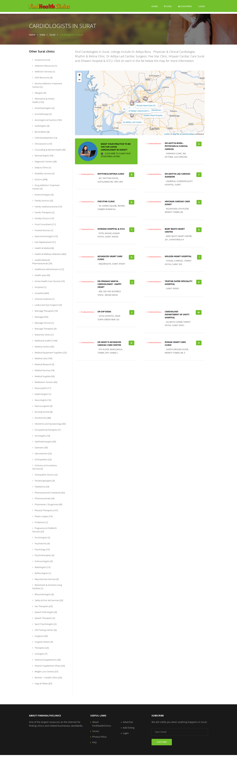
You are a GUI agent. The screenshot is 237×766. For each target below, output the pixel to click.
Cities (168, 6)
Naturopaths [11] (42, 388)
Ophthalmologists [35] (45, 441)
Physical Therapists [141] (46, 510)
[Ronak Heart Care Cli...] (146, 99)
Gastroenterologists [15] (46, 236)
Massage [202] (41, 316)
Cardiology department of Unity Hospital (177, 314)
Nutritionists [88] (42, 417)
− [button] (79, 80)
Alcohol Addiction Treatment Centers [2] (47, 85)
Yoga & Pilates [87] (43, 683)
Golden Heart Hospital (178, 256)
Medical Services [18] (44, 370)
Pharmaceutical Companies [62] (49, 492)
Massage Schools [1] (44, 322)
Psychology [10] (42, 549)
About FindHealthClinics (101, 723)
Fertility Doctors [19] (44, 218)
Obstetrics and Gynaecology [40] (50, 423)
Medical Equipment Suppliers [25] (50, 352)
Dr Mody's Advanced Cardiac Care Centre (109, 343)
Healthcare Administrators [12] (49, 269)
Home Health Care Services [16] (49, 281)
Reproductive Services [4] (46, 579)
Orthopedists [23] (42, 459)
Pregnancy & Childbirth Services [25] (44, 530)
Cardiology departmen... (152, 110)
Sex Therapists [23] (43, 606)
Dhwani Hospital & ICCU (111, 228)
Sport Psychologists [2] (45, 624)
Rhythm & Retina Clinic (111, 173)
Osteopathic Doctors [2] (45, 474)
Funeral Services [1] (43, 230)
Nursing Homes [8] (43, 411)
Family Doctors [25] (43, 200)
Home (154, 6)
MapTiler (176, 134)
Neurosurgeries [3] (43, 406)
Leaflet (166, 134)
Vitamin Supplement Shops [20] (49, 665)
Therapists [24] (41, 647)
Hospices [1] (40, 287)
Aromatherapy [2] (43, 114)
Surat (52, 34)
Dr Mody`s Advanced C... (139, 110)
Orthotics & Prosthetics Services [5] (44, 467)
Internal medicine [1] (44, 298)
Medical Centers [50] (44, 346)
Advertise (128, 722)
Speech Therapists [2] (44, 618)
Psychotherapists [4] (44, 555)
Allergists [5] (40, 92)
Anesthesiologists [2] (44, 108)
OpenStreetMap (188, 134)
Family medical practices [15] (48, 206)
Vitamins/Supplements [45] (47, 659)
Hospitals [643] (41, 293)
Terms (95, 731)
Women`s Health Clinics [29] (48, 677)
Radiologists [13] (42, 567)
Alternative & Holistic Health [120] (43, 100)
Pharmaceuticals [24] (44, 498)
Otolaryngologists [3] (44, 480)
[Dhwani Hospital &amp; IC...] (138, 102)
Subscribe (162, 742)
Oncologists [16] (42, 435)
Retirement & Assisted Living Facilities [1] (47, 587)
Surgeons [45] (41, 636)
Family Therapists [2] (44, 212)
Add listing (128, 727)
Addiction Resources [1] (45, 65)
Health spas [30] (42, 275)
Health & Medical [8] (44, 248)
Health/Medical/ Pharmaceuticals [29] (42, 262)
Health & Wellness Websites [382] (50, 254)
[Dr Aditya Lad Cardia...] (132, 115)
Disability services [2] (44, 173)
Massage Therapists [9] (45, 328)
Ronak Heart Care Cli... (147, 105)
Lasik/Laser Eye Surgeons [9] (48, 304)
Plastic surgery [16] (43, 516)
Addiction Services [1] (44, 71)
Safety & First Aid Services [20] (48, 600)
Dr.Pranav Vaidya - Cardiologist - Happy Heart (109, 284)
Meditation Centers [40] (45, 382)
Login (201, 6)
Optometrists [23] (43, 453)
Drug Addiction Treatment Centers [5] (46, 187)
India (42, 34)
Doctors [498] (40, 179)
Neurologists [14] (42, 400)
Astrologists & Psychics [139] (48, 120)
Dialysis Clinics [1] (42, 167)
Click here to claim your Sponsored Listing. (115, 155)
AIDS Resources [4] (43, 77)
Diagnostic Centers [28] (45, 161)
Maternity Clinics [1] (44, 334)
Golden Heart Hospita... (153, 115)
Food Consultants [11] (45, 224)
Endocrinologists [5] (44, 194)
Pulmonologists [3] (43, 561)
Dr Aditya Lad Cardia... (133, 122)
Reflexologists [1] (42, 573)
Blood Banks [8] (41, 131)
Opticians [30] (41, 447)
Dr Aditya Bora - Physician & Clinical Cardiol (176, 146)
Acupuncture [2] (42, 59)
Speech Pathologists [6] (45, 612)
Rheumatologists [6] (44, 594)
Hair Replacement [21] (45, 242)
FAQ (94, 742)
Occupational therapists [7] (47, 429)
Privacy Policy (99, 736)
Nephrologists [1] (42, 394)
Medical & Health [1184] (45, 340)
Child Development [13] (45, 137)
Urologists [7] (40, 653)
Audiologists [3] (41, 125)
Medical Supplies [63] (44, 376)
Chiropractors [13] (43, 143)
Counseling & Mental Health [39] (49, 149)
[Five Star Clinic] (132, 104)
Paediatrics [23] (41, 486)
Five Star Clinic (106, 201)
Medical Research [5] (44, 364)
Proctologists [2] (42, 537)
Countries (186, 6)
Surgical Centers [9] (43, 641)
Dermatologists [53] (43, 155)
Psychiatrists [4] (42, 543)
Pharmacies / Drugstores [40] (48, 504)
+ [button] (79, 75)
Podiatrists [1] (41, 522)
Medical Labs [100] (43, 358)
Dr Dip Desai (104, 311)
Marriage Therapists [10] (46, 310)
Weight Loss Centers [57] (46, 671)
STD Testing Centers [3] (45, 630)
